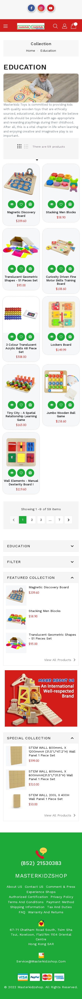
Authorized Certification (28, 897)
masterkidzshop (41, 876)
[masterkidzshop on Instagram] (41, 7)
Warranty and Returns (45, 912)
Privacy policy (62, 897)
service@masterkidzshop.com (41, 961)
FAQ (22, 912)
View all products (60, 660)
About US (14, 886)
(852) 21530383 (41, 863)
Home (30, 50)
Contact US (34, 886)
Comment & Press (60, 886)
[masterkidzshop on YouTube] (50, 7)
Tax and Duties (59, 907)
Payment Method (60, 902)
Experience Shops (41, 892)
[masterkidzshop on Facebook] (31, 7)
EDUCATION (18, 546)
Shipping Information (27, 907)
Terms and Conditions (26, 902)
